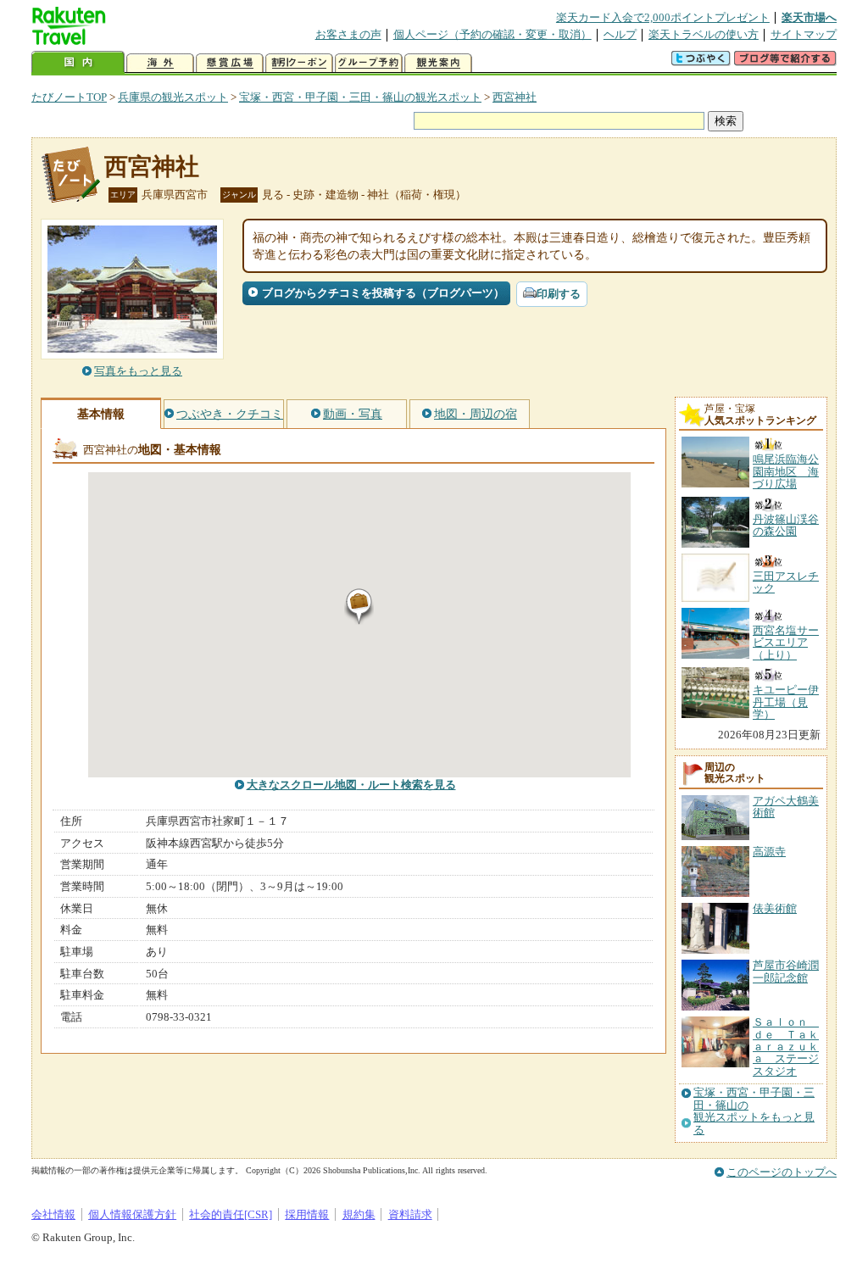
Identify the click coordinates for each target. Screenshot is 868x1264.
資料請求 (410, 1214)
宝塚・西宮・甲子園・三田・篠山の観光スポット (360, 97)
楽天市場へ (809, 17)
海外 (160, 63)
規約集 (359, 1214)
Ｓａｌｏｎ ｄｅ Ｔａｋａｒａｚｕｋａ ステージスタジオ (786, 1046)
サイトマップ (804, 34)
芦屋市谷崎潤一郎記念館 (786, 971)
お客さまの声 (348, 34)
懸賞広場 (230, 63)
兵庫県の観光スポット (173, 97)
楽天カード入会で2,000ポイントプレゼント (663, 17)
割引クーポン (299, 63)
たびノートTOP (69, 97)
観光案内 (438, 63)
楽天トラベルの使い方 (703, 34)
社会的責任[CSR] (230, 1214)
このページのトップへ (781, 1172)
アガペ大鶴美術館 (786, 806)
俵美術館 (775, 908)
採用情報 (307, 1214)
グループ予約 (369, 63)
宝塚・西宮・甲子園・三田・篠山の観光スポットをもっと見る (754, 1111)
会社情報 (53, 1214)
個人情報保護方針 (132, 1214)
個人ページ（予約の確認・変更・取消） (492, 34)
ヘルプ (620, 34)
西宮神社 (514, 97)
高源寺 (769, 851)
